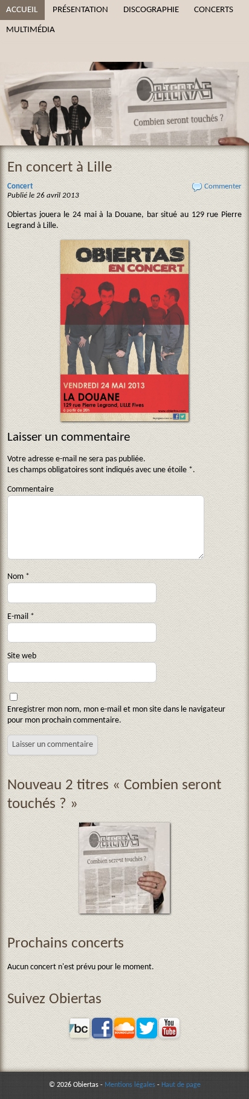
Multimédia (30, 30)
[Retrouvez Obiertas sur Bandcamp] (80, 1036)
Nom (18, 576)
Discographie (151, 10)
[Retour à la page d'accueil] (124, 72)
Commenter (223, 186)
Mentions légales (130, 1085)
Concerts (213, 10)
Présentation (80, 10)
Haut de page (181, 1085)
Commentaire (30, 489)
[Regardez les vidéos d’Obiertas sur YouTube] (169, 1036)
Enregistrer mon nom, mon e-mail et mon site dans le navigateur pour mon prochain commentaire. (116, 715)
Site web (21, 656)
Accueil (21, 10)
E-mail (20, 616)
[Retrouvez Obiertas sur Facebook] (102, 1036)
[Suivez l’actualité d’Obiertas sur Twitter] (147, 1036)
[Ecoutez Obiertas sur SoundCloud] (124, 1036)
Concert (20, 186)
